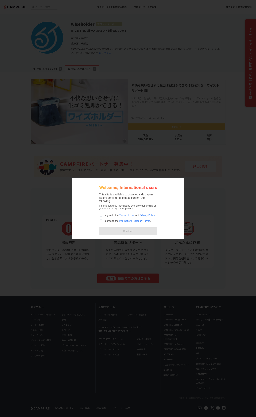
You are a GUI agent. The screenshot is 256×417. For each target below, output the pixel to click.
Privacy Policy (147, 215)
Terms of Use (126, 215)
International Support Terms (134, 220)
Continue (128, 231)
